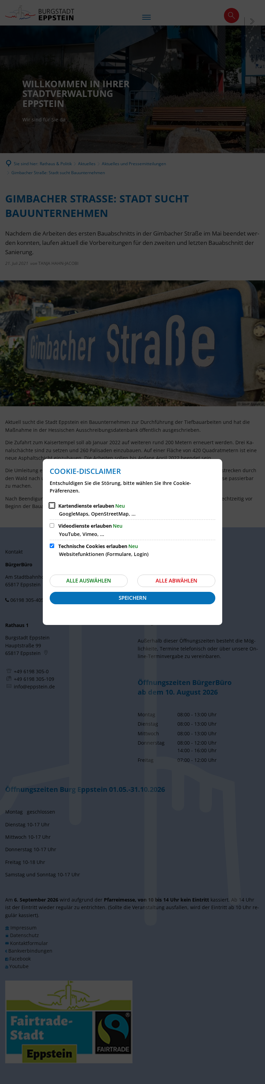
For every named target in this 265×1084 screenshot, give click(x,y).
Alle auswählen (88, 580)
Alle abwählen (176, 580)
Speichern (133, 597)
